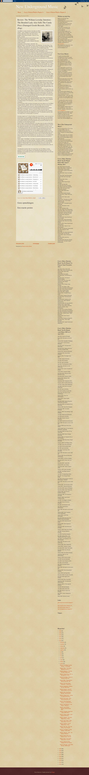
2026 (60, 630)
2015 (60, 758)
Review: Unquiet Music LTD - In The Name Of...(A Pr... (66, 675)
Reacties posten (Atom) (27, 246)
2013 (60, 762)
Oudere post (51, 243)
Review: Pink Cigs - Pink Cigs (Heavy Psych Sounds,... (66, 727)
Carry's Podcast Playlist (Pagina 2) (56, 12)
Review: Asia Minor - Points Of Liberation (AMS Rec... (66, 678)
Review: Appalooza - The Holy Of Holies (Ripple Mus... (66, 672)
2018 (60, 752)
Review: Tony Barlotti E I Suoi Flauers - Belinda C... (66, 705)
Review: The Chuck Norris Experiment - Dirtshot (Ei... (66, 684)
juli (61, 651)
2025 (60, 632)
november (62, 644)
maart (61, 659)
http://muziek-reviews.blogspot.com (65, 605)
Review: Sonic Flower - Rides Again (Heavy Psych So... (66, 721)
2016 (60, 756)
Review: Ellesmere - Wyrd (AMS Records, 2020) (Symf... (66, 745)
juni (61, 653)
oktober (61, 646)
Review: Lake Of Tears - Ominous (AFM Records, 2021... (65, 708)
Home (19, 12)
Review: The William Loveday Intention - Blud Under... (66, 730)
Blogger (53, 772)
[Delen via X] (42, 198)
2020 (60, 748)
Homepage (36, 243)
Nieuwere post (20, 243)
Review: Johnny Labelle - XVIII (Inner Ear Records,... (66, 715)
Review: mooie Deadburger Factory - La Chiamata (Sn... (66, 702)
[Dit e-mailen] (39, 198)
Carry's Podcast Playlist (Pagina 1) (33, 12)
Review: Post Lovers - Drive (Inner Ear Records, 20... (65, 699)
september (62, 648)
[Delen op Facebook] (43, 198)
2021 (60, 640)
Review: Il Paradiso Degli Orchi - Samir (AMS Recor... (66, 712)
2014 (60, 760)
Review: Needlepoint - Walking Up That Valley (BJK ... (66, 687)
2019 (60, 750)
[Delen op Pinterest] (44, 198)
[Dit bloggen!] (40, 198)
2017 (60, 754)
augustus (62, 650)
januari (61, 663)
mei (61, 655)
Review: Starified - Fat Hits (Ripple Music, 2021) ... (65, 724)
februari (61, 661)
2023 (60, 636)
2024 (60, 634)
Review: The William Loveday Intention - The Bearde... (66, 666)
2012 (60, 764)
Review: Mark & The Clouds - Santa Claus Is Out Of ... (66, 739)
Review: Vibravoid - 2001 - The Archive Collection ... (66, 733)
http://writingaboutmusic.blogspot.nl (65, 609)
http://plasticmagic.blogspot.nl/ (64, 607)
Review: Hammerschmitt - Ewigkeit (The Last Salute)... (66, 742)
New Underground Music (37, 6)
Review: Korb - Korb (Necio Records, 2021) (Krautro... (65, 693)
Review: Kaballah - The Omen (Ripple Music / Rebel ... (66, 718)
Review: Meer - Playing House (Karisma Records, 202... (66, 681)
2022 (60, 638)
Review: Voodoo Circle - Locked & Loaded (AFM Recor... (66, 696)
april (61, 657)
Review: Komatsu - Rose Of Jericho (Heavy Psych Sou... (66, 690)
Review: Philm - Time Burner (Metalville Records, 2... (65, 669)
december (62, 642)
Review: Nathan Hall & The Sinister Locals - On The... (66, 736)
